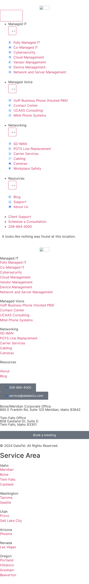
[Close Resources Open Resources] (12, 185)
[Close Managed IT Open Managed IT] (12, 30)
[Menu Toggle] (11, 15)
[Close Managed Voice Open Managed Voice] (12, 88)
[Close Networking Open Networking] (12, 132)
